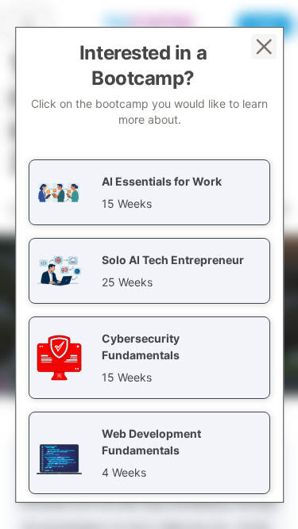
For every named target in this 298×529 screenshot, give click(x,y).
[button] (149, 191)
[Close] (263, 46)
